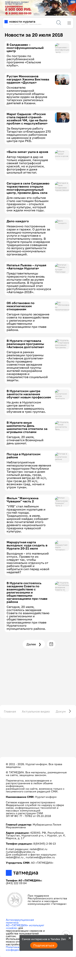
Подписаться (43, 945)
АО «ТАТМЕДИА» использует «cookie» (25, 926)
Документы (64, 711)
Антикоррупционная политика (20, 921)
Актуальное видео (36, 711)
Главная (10, 711)
